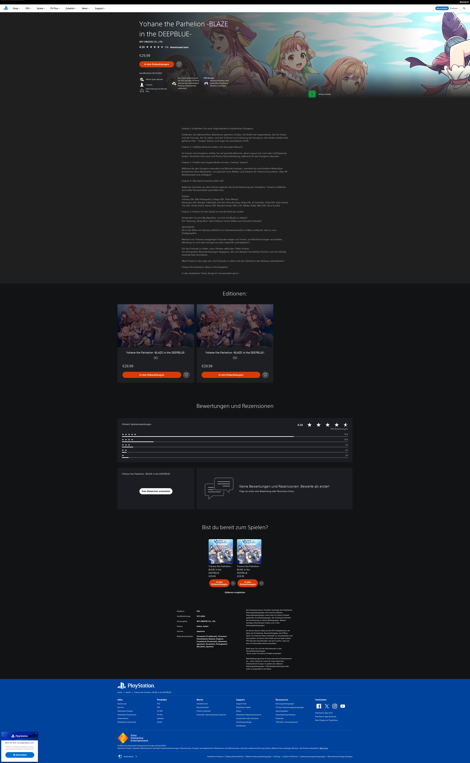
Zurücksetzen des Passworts (247, 718)
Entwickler (280, 718)
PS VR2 (160, 711)
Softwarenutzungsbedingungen (312, 756)
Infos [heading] (120, 699)
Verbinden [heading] (320, 699)
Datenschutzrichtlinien (235, 756)
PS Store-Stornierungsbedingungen (290, 707)
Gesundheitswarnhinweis (286, 715)
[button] (156, 491)
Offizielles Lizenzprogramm (287, 722)
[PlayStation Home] (6, 8)
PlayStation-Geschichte (127, 722)
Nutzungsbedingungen (285, 704)
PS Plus (54, 8)
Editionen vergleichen (235, 592)
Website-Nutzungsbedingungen (258, 756)
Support (99, 8)
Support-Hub (241, 704)
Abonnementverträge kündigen (340, 756)
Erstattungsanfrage (244, 722)
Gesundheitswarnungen (255, 651)
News (85, 8)
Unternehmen (123, 718)
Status (238, 711)
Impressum (122, 704)
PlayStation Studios (125, 711)
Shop (15, 8)
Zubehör (70, 8)
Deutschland (128, 756)
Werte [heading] (200, 699)
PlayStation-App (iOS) (323, 713)
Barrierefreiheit (203, 707)
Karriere (121, 707)
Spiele (40, 8)
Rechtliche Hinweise (215, 756)
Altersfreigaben (282, 711)
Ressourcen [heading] (282, 699)
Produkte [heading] (162, 699)
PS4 (158, 707)
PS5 (27, 8)
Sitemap (277, 756)
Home (120, 692)
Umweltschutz (202, 704)
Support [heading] (240, 699)
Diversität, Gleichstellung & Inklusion (211, 715)
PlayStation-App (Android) (325, 716)
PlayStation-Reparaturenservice (248, 715)
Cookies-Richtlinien (290, 756)
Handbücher (241, 726)
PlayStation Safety (243, 707)
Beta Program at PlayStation (326, 720)
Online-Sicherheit (204, 711)
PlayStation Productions (127, 715)
